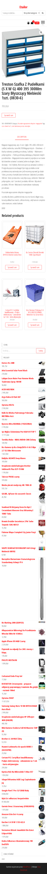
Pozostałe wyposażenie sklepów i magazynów (30, 123)
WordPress (27, 866)
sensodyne (27, 126)
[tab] (23, 137)
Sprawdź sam (8, 115)
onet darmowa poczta (18, 126)
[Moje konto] (28, 23)
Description (21, 136)
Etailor (23, 7)
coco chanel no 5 (6, 126)
